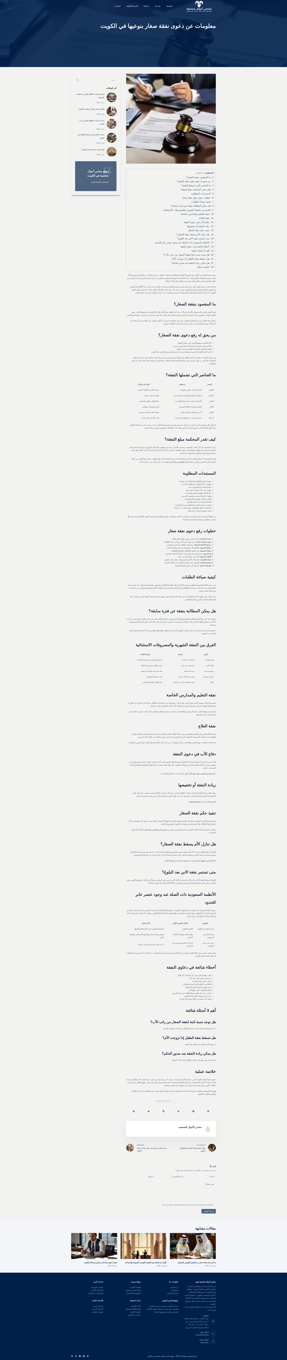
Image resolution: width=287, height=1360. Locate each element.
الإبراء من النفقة (207, 861)
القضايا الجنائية (97, 1312)
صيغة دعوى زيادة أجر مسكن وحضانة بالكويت (100, 1262)
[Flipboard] (133, 1111)
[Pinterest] (178, 1111)
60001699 (204, 1343)
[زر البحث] (77, 80)
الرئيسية (169, 6)
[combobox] (97, 80)
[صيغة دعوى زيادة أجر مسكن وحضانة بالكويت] (94, 1246)
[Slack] (72, 1356)
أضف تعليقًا (209, 1184)
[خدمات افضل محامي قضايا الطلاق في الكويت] (111, 138)
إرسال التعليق (209, 1211)
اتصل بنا (117, 6)
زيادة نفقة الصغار (195, 802)
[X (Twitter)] (193, 1111)
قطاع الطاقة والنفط (133, 1309)
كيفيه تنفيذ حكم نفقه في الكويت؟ (92, 149)
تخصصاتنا (174, 1290)
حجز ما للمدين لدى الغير (153, 830)
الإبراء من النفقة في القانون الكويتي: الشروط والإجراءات (145, 1262)
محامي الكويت (172, 1306)
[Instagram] (80, 1356)
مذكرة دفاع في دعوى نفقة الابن (200, 773)
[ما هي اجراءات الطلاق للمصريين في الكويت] (111, 124)
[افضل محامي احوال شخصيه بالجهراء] (111, 111)
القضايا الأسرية (97, 1309)
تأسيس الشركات (97, 1287)
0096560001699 (202, 1335)
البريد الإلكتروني (177, 1176)
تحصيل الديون (98, 1306)
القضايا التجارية (135, 1287)
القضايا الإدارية (135, 1312)
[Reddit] (148, 1111)
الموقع (150, 1176)
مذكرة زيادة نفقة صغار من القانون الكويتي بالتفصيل (197, 1262)
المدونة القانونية (132, 6)
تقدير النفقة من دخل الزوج (178, 462)
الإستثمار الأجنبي (97, 1290)
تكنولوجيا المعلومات (133, 1293)
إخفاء (199, 173)
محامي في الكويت (134, 1315)
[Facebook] (208, 1111)
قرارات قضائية (162, 1309)
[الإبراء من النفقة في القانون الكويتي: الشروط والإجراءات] (143, 1246)
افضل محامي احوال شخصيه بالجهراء (91, 109)
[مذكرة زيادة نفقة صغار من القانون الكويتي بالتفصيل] (193, 1246)
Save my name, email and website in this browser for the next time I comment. (187, 1205)
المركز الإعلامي (172, 1293)
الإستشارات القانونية (95, 1293)
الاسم (211, 1176)
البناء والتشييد (136, 1306)
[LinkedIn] (163, 1111)
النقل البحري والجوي (133, 1290)
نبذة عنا (157, 6)
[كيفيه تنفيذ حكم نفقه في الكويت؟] (111, 152)
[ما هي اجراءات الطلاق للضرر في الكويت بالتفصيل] (111, 97)
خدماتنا (146, 6)
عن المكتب (174, 1287)
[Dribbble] (76, 1356)
